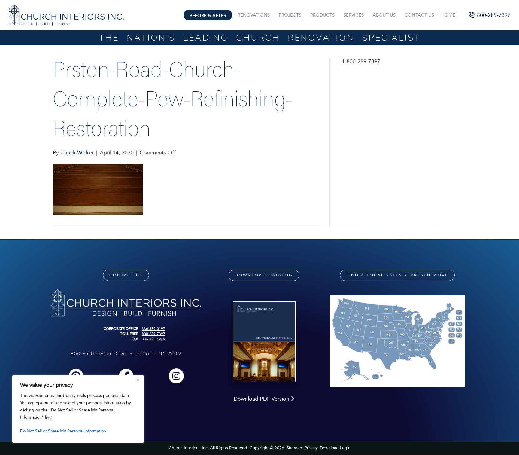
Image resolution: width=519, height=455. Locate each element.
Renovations (254, 15)
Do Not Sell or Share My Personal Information (63, 431)
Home (448, 15)
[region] (78, 409)
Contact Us (419, 15)
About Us (384, 15)
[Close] (137, 380)
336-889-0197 (153, 329)
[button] (489, 15)
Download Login (335, 447)
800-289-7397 (153, 334)
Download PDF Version (262, 398)
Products (322, 15)
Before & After (208, 15)
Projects (290, 15)
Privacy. (312, 447)
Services (354, 15)
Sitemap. (295, 447)
